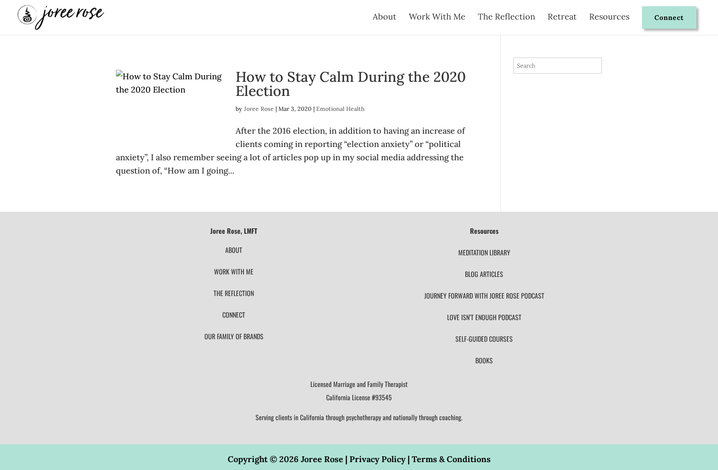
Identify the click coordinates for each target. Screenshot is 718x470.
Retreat (562, 18)
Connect (669, 17)
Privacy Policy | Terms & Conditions (420, 459)
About (384, 18)
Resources (609, 18)
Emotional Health (340, 109)
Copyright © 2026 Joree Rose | (288, 459)
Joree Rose (259, 109)
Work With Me (437, 18)
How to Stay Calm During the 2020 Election (351, 84)
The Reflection (506, 18)
